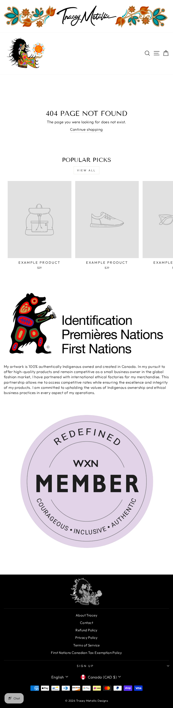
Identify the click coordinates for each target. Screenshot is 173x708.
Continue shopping (86, 129)
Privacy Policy (86, 637)
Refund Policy (86, 630)
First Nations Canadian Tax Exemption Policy (86, 653)
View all (86, 170)
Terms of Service (86, 645)
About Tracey (86, 615)
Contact (86, 623)
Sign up (85, 666)
